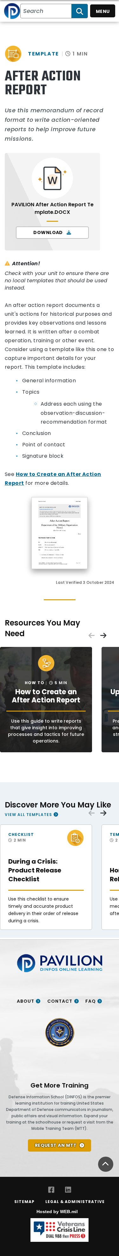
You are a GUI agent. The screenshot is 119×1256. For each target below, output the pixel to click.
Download (48, 232)
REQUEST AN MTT (56, 1145)
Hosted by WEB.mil (57, 1211)
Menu (103, 11)
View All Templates (28, 814)
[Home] (12, 11)
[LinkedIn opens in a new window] (68, 1190)
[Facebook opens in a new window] (51, 1190)
